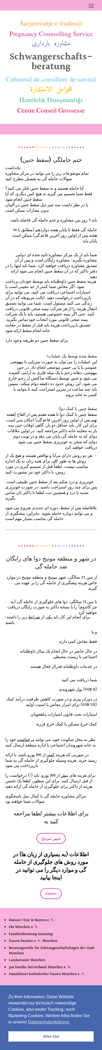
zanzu (51, 893)
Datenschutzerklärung (48, 1022)
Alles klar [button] (51, 1036)
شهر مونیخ (51, 838)
